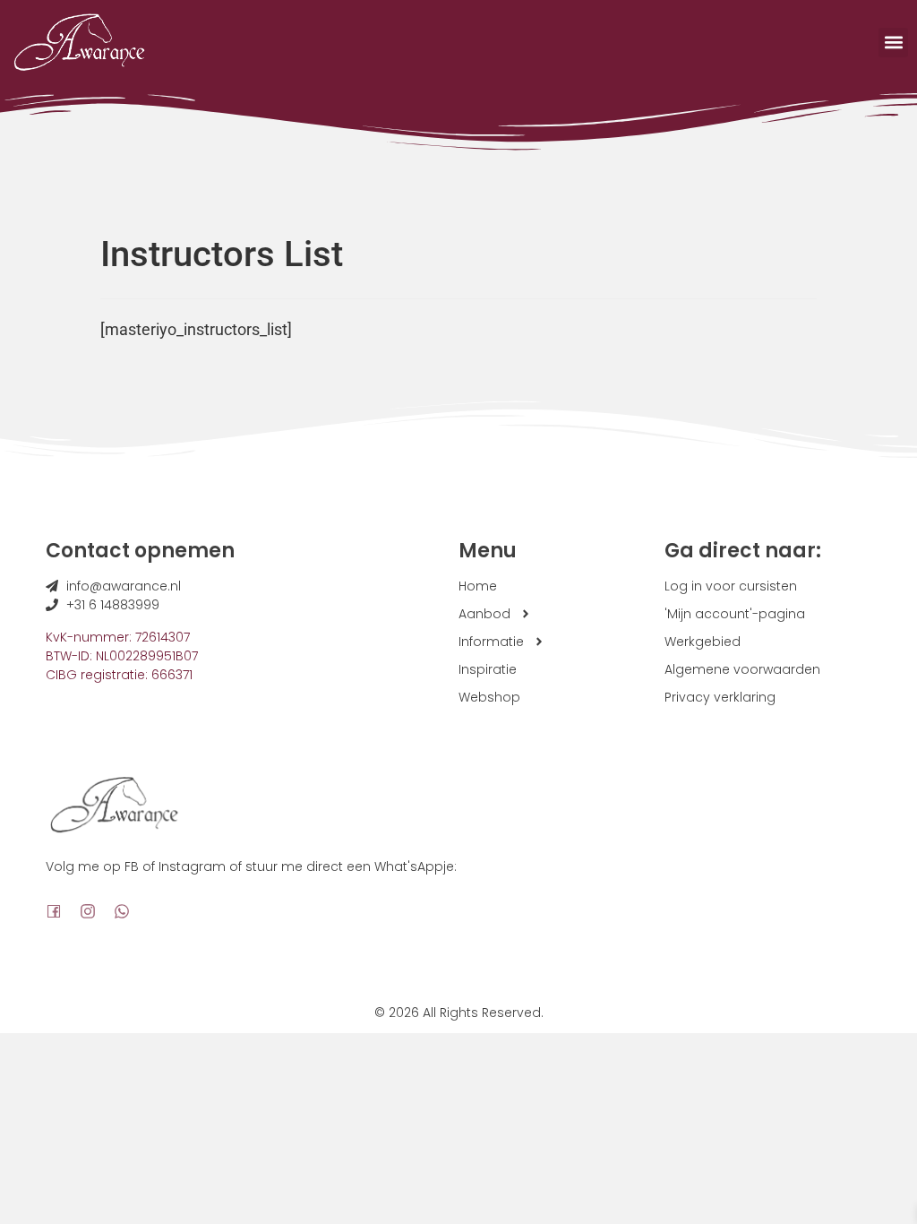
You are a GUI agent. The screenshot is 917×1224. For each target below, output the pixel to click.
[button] (893, 42)
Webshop (489, 697)
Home (477, 586)
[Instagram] (88, 911)
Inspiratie (487, 669)
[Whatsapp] (122, 911)
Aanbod (484, 614)
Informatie (491, 642)
